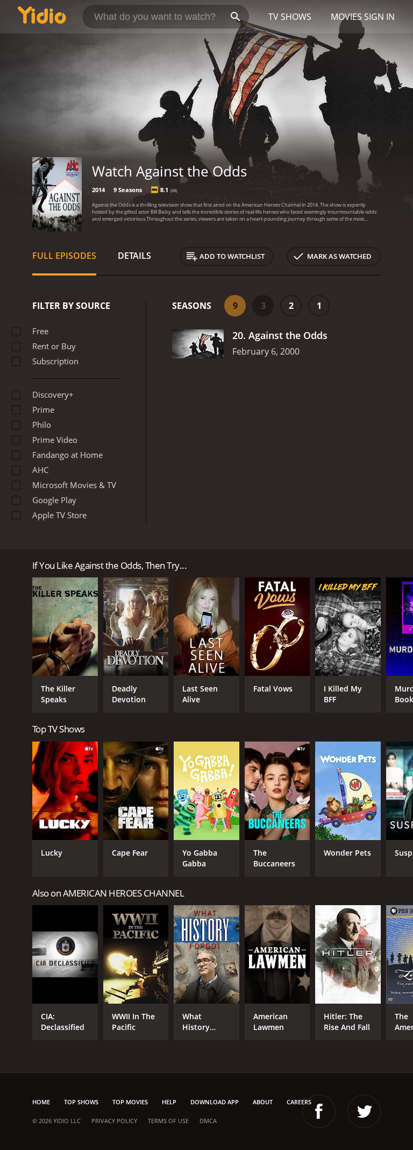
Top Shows (81, 1102)
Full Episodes (64, 256)
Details (134, 256)
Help (169, 1102)
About (263, 1102)
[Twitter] (364, 1111)
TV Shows (289, 17)
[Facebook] (319, 1111)
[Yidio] (42, 16)
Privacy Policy (114, 1121)
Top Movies (130, 1102)
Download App (214, 1102)
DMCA (208, 1121)
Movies (346, 17)
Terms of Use (168, 1121)
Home (41, 1102)
